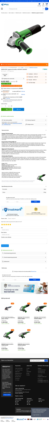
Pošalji (35, 201)
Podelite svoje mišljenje (6, 237)
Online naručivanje (18, 368)
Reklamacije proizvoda (7, 250)
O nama (27, 368)
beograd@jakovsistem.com (43, 381)
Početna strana (4, 12)
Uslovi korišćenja (2, 421)
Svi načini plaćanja (18, 369)
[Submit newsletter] (46, 361)
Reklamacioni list (18, 373)
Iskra (22, 67)
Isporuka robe (18, 376)
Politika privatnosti (8, 421)
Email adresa (4, 232)
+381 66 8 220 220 (41, 369)
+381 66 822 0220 (7, 124)
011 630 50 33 (15, 123)
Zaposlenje (28, 371)
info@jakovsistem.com (42, 376)
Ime (2, 227)
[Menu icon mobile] (2, 9)
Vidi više (8, 98)
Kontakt (27, 373)
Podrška (28, 374)
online (5, 123)
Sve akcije (17, 379)
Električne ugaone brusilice (37, 12)
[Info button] (16, 82)
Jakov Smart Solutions (9, 418)
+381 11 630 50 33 (41, 372)
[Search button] (46, 9)
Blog (27, 369)
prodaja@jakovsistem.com (43, 380)
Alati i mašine (11, 12)
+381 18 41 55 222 (41, 371)
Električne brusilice (26, 12)
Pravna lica (17, 378)
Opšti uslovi (17, 371)
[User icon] (43, 4)
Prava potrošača (13, 421)
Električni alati (18, 12)
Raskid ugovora (18, 374)
